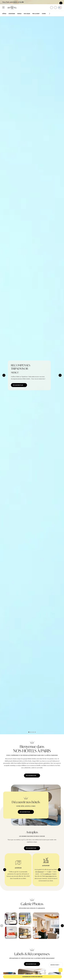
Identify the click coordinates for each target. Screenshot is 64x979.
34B (49, 872)
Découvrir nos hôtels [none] (26, 802)
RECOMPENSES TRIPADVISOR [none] (20, 366)
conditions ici (47, 874)
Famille (19, 13)
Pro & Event (35, 13)
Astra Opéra (48, 876)
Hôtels (4, 13)
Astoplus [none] (32, 832)
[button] (60, 3)
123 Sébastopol (39, 872)
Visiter (44, 13)
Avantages (12, 13)
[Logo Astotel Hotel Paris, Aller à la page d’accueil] (12, 7)
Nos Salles (27, 13)
